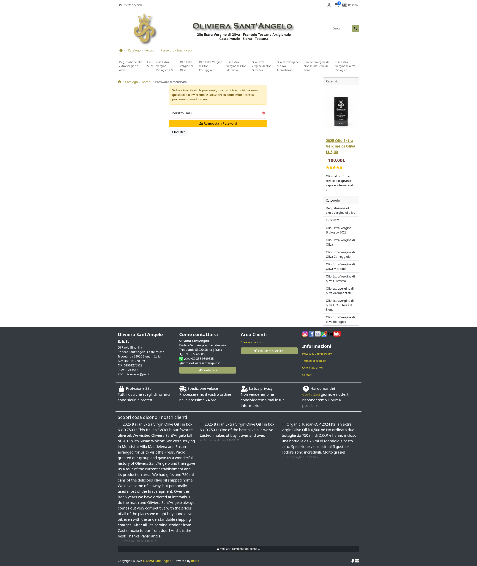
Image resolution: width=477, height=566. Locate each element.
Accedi (150, 50)
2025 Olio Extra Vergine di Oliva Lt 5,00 (340, 146)
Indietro (179, 132)
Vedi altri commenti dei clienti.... (239, 549)
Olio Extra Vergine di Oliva (186, 66)
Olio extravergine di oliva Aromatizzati (288, 66)
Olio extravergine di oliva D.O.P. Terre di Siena (316, 66)
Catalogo (134, 50)
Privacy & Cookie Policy (317, 353)
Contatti (307, 375)
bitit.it (195, 561)
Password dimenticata (176, 50)
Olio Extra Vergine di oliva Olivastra (261, 66)
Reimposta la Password (220, 123)
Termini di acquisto (314, 361)
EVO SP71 (150, 64)
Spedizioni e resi (312, 368)
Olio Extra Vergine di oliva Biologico (345, 66)
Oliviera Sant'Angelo (157, 561)
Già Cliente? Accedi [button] (270, 351)
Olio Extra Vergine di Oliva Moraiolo (236, 66)
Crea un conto (251, 342)
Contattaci (311, 394)
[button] (329, 5)
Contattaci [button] (209, 370)
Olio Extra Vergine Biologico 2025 (165, 66)
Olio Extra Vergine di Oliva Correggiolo (210, 66)
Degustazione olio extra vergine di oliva (130, 66)
